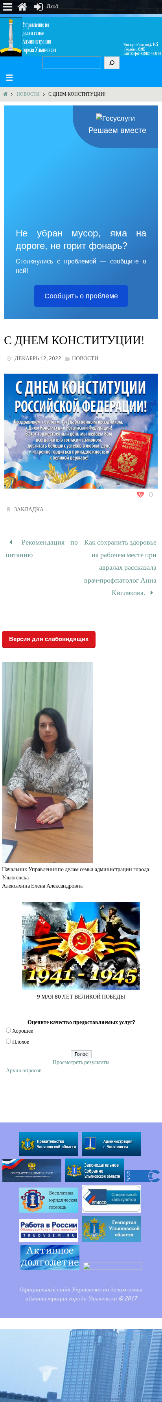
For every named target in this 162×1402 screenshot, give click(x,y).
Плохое (20, 1031)
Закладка (29, 509)
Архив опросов (24, 1060)
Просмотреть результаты (81, 1051)
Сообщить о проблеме (81, 296)
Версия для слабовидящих (48, 628)
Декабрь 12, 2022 (38, 358)
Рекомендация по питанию (42, 546)
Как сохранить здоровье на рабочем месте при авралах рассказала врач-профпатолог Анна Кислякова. (120, 562)
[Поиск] (112, 62)
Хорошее (22, 1020)
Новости (28, 94)
